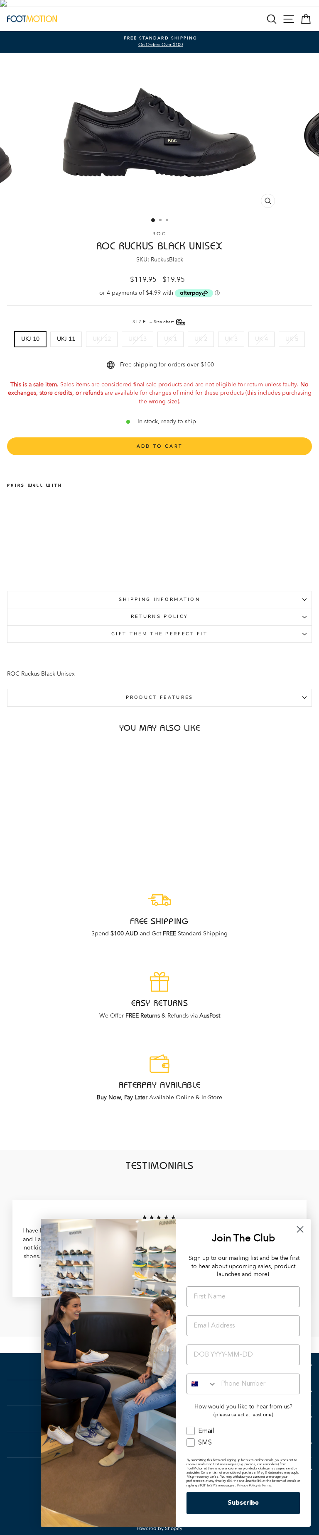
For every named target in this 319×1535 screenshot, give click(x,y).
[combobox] (202, 1384)
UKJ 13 (137, 339)
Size (154, 322)
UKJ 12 (102, 339)
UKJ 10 (30, 339)
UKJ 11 (66, 339)
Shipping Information (159, 599)
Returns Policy (159, 616)
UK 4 (261, 339)
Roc (159, 234)
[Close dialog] (300, 1229)
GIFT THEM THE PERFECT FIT (159, 634)
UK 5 (291, 339)
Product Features (160, 697)
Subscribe (243, 1503)
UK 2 (200, 339)
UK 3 (231, 339)
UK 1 (170, 339)
